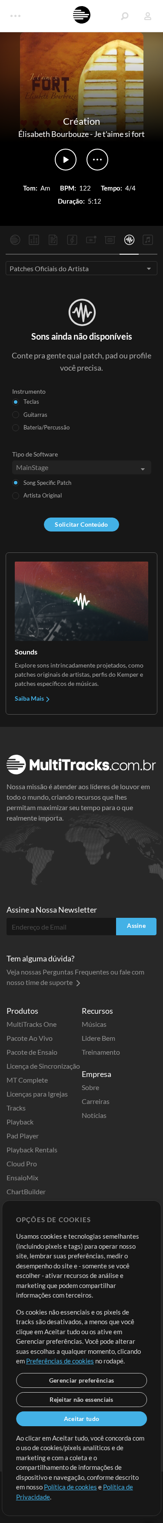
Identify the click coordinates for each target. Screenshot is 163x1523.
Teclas (31, 401)
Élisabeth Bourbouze (53, 134)
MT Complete (27, 1080)
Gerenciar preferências (81, 1380)
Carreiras (96, 1101)
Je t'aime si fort (119, 134)
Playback (20, 1122)
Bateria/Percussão (46, 427)
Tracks (16, 1108)
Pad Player (23, 1135)
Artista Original (42, 495)
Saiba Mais (30, 698)
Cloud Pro (22, 1163)
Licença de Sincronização (43, 1066)
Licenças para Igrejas (37, 1094)
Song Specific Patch (47, 482)
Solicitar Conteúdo (81, 524)
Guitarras (35, 414)
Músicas (94, 1024)
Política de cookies (70, 1487)
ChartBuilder (26, 1191)
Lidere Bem (98, 1038)
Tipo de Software (35, 454)
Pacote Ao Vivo (30, 1038)
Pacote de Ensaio (32, 1052)
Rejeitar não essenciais (81, 1399)
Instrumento (29, 391)
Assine (136, 925)
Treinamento (101, 1052)
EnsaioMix (22, 1177)
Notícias (94, 1115)
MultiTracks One (32, 1024)
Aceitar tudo (81, 1418)
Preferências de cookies (60, 1361)
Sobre (90, 1087)
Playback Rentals (32, 1149)
